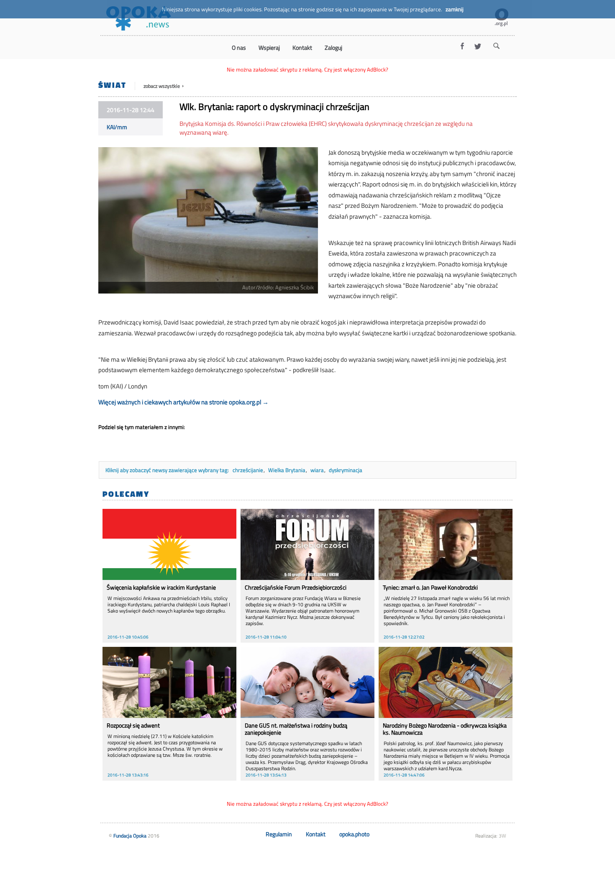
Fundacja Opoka (129, 836)
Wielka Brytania (286, 470)
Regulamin (279, 834)
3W (502, 836)
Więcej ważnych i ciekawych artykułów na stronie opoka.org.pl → (183, 402)
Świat (112, 85)
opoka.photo (354, 834)
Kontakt (315, 834)
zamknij (455, 9)
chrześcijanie (248, 470)
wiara (317, 470)
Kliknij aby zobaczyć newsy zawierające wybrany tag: (167, 470)
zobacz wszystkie (162, 86)
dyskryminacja (345, 470)
